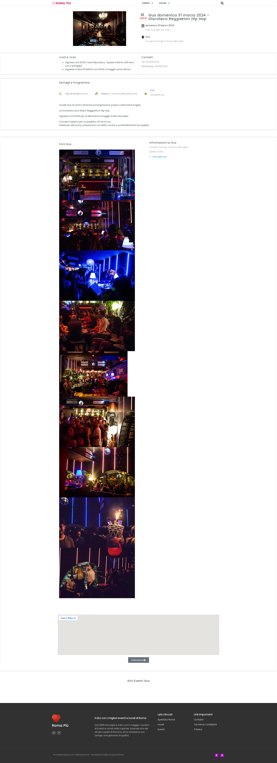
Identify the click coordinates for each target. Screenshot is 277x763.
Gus (147, 36)
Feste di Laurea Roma (113, 754)
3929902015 (150, 61)
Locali (162, 3)
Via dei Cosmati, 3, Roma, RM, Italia (164, 41)
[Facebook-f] (59, 733)
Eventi (146, 3)
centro (159, 151)
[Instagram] (54, 733)
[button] (222, 3)
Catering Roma (82, 754)
